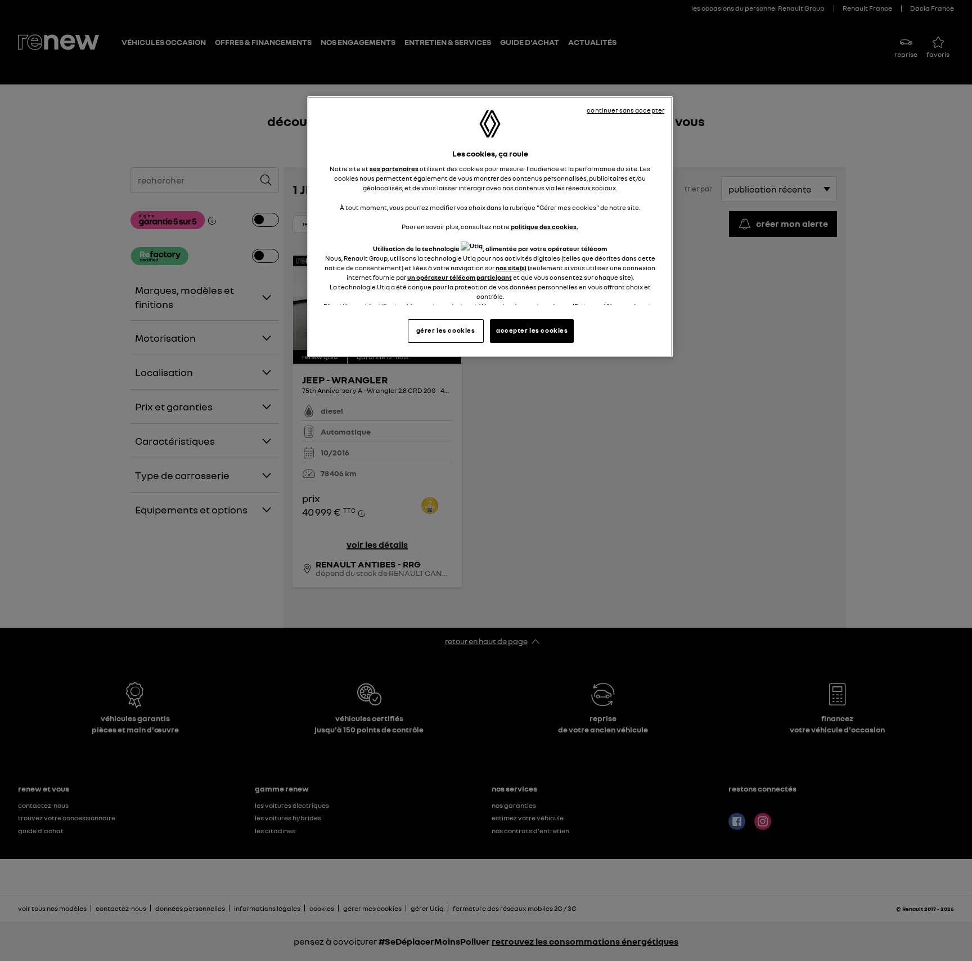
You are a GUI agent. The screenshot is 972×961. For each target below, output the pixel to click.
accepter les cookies (532, 330)
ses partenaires (394, 169)
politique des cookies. (544, 227)
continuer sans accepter (625, 110)
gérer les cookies (445, 330)
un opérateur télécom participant (459, 277)
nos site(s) (511, 268)
